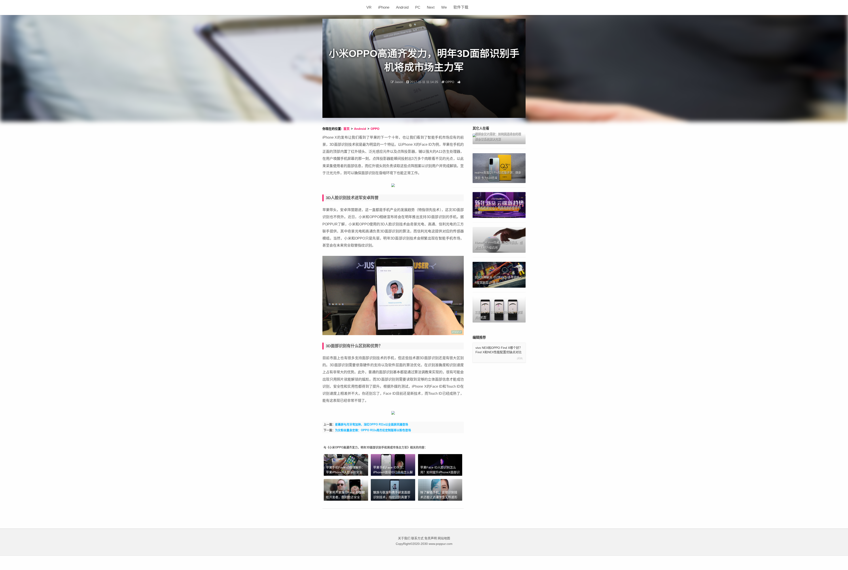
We (444, 7)
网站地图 (444, 538)
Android (402, 7)
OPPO (375, 128)
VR (368, 7)
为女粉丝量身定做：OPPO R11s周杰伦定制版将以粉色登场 (373, 430)
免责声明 (430, 538)
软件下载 (460, 7)
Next (431, 7)
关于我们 (404, 538)
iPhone (383, 7)
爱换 (342, 7)
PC (417, 7)
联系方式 (417, 538)
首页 (346, 128)
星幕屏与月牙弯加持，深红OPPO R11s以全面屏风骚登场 (371, 424)
